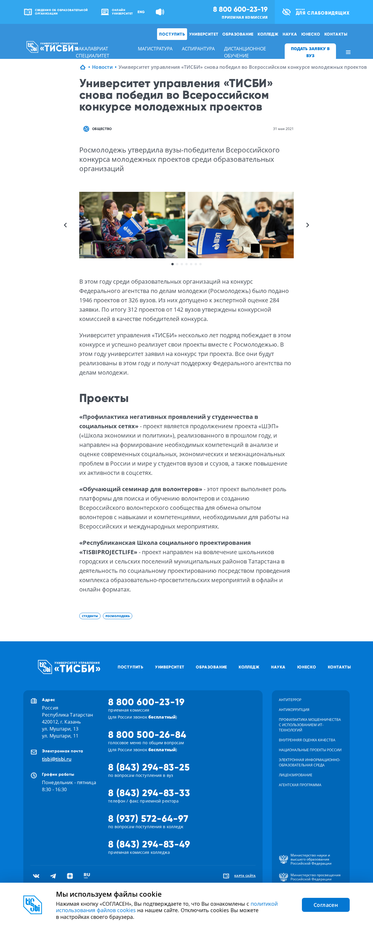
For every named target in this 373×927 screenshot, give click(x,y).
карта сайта (245, 876)
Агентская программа (300, 784)
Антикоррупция (294, 709)
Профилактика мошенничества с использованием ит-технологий (310, 725)
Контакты (336, 34)
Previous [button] (65, 225)
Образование (238, 34)
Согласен (326, 904)
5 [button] (191, 264)
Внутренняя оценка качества (307, 740)
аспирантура (198, 48)
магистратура (155, 48)
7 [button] (200, 264)
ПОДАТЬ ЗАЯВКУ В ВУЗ (310, 52)
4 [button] (186, 264)
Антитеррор (290, 699)
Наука (290, 34)
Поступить (172, 34)
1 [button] (172, 264)
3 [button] (182, 264)
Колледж (268, 34)
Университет (204, 34)
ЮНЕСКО (310, 34)
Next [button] (307, 225)
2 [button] (177, 264)
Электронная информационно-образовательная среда (309, 762)
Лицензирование (295, 774)
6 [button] (196, 264)
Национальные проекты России (310, 749)
